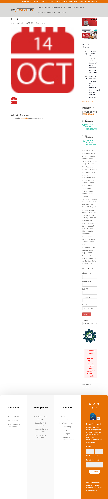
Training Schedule (43, 7)
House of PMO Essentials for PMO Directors (93, 68)
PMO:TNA (61, 12)
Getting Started (57, 7)
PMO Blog (49, 1)
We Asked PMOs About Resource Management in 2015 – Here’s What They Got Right (89, 159)
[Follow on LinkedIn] (90, 404)
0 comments (40, 23)
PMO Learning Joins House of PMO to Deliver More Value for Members (88, 229)
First (88, 456)
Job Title (85, 289)
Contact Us (73, 1)
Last (96, 456)
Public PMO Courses (75, 7)
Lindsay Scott (18, 23)
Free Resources (60, 1)
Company (86, 297)
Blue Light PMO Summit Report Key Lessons (88, 250)
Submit (94, 472)
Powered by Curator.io (86, 386)
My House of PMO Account (88, 1)
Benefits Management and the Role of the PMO (94, 92)
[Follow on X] (96, 408)
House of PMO (27, 1)
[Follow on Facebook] (92, 408)
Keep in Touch (39, 1)
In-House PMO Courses (45, 12)
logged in (24, 118)
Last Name (86, 281)
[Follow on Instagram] (94, 404)
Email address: (88, 305)
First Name (86, 273)
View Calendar (87, 102)
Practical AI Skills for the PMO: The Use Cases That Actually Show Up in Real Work (89, 215)
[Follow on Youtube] (98, 404)
